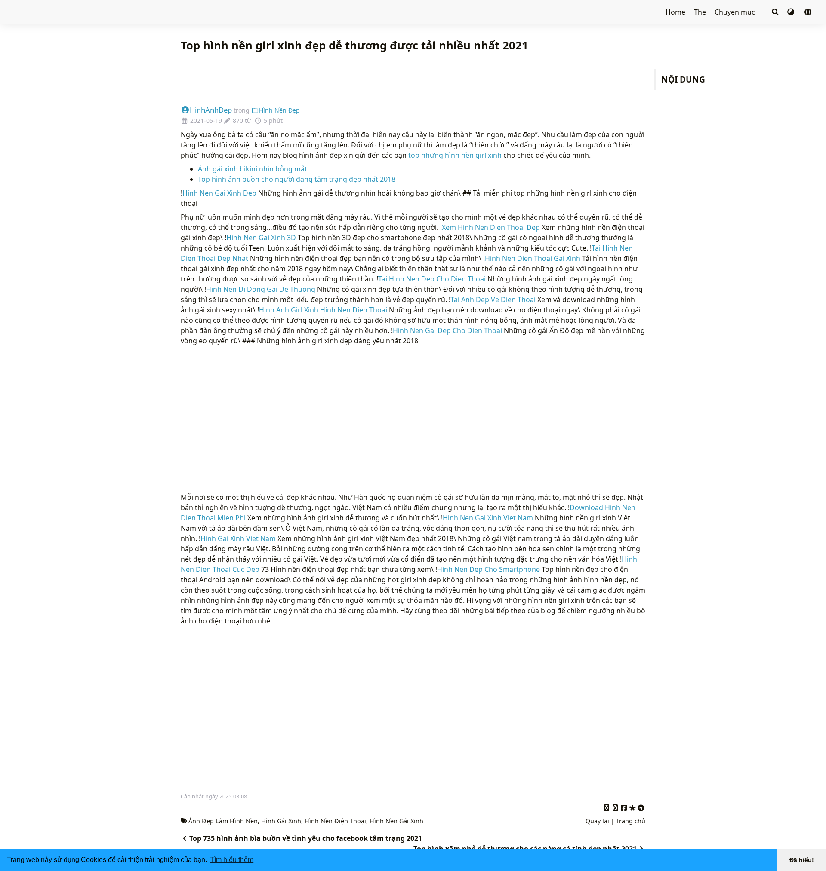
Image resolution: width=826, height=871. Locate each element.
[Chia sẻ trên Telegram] (641, 806)
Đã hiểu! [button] (801, 859)
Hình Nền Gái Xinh (396, 821)
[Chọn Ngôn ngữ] (808, 12)
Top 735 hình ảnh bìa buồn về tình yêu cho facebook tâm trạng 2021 (305, 838)
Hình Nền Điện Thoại (335, 821)
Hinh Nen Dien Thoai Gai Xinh (532, 258)
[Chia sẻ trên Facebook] (624, 806)
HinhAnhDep (211, 110)
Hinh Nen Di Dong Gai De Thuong (260, 289)
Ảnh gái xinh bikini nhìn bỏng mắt (252, 169)
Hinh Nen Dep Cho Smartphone (488, 569)
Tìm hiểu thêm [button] (231, 859)
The (701, 12)
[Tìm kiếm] (775, 12)
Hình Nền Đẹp (279, 110)
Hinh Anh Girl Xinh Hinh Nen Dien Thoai (323, 310)
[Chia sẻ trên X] (606, 806)
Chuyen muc (736, 12)
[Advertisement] (413, 79)
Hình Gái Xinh (281, 821)
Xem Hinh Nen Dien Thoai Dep (491, 227)
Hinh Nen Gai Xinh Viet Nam (488, 518)
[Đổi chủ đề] (791, 12)
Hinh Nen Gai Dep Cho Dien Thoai (447, 330)
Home (676, 12)
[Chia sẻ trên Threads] (615, 806)
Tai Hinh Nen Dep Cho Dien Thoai (432, 279)
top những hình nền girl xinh (455, 155)
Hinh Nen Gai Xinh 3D (261, 237)
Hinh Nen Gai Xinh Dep (219, 193)
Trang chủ (630, 821)
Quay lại (597, 821)
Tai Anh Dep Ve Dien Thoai (493, 299)
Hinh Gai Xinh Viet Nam (238, 538)
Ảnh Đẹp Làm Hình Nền (223, 821)
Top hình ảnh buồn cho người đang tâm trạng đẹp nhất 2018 (296, 179)
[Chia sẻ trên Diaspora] (632, 806)
